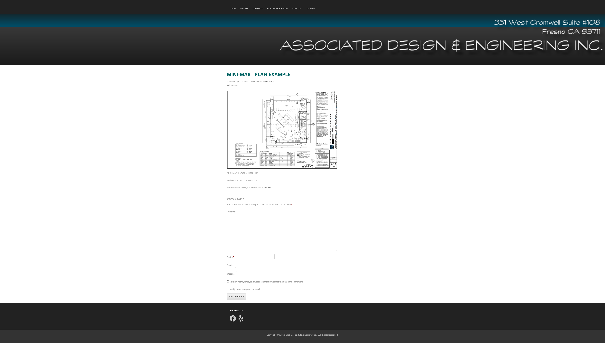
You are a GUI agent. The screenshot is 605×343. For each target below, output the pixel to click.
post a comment (265, 187)
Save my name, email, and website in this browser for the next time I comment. (266, 281)
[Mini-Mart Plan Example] (282, 168)
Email (230, 265)
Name (230, 256)
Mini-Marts (269, 81)
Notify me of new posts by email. (245, 289)
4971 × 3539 (256, 81)
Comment (231, 211)
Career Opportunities (277, 8)
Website (230, 273)
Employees (258, 8)
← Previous (232, 85)
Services (244, 8)
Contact (311, 8)
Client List (297, 8)
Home (233, 8)
